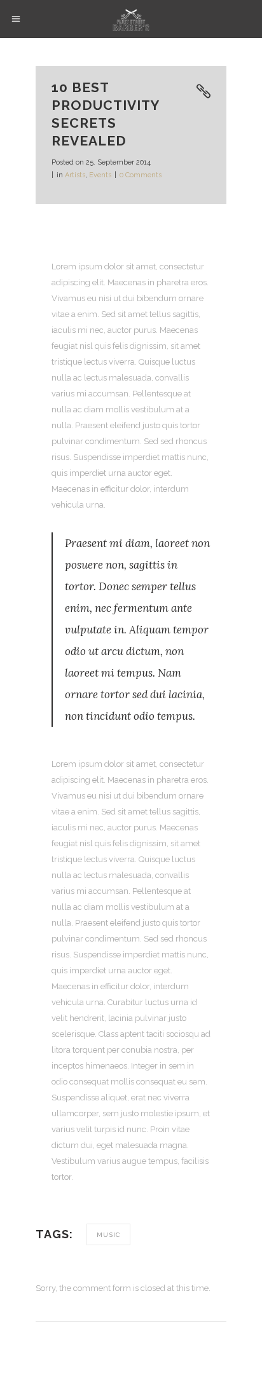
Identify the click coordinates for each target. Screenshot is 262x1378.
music (108, 1234)
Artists (75, 175)
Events (100, 175)
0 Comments (141, 175)
